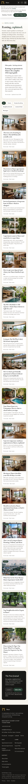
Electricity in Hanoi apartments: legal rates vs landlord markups (13, 170)
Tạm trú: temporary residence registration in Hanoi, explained (13, 442)
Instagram (11, 735)
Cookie (20, 11)
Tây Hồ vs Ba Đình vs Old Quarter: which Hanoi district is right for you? (13, 307)
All (4, 103)
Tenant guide (5, 767)
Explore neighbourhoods (6, 749)
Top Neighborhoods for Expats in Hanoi (13, 611)
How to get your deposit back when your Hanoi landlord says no (13, 272)
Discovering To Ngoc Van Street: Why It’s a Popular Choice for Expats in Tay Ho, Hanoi (12, 649)
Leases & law (18, 106)
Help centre (5, 761)
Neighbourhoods (7, 106)
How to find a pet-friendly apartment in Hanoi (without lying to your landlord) (12, 374)
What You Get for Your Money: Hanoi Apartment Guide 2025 (13, 579)
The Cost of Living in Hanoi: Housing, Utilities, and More (12, 541)
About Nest (5, 758)
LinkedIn (17, 735)
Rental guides (18, 743)
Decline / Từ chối (7, 15)
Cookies (13, 780)
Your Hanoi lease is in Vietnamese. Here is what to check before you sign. (12, 408)
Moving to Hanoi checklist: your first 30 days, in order (12, 474)
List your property (19, 751)
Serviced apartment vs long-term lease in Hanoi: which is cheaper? (13, 203)
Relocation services (20, 748)
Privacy (4, 780)
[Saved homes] (21, 2)
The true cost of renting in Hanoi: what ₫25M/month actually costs (12, 135)
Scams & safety (18, 103)
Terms (8, 780)
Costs (9, 103)
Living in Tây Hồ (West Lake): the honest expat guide (13, 340)
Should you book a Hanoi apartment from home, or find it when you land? (13, 508)
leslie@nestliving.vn (7, 729)
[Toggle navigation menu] (25, 2)
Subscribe (18, 689)
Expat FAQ (17, 745)
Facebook (4, 735)
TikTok (22, 735)
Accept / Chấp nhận (20, 15)
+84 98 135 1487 (6, 726)
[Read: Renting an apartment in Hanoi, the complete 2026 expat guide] (14, 52)
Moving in (5, 110)
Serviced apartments (7, 745)
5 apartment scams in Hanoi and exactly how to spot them (13, 237)
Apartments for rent (7, 743)
